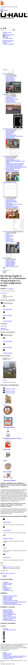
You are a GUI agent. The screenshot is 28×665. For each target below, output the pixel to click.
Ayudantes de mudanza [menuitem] (8, 231)
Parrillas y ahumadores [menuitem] (10, 262)
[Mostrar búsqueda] (4, 28)
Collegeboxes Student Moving (9, 618)
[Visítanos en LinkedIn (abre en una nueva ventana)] (4, 638)
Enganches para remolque (8, 538)
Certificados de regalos (8, 619)
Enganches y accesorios (8, 610)
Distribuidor (5, 628)
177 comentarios (10, 288)
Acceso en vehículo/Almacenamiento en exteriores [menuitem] (16, 167)
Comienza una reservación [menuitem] (11, 76)
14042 (4, 272)
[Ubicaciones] (5, 28)
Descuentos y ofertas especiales (9, 620)
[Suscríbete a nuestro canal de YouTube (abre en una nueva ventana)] (4, 642)
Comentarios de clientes (8, 590)
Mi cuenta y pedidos (7, 584)
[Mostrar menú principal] (2, 12)
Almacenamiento (14, 156)
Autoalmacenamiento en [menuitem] (12, 160)
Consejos (5, 586)
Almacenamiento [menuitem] (6, 156)
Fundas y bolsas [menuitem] (9, 203)
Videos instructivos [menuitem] (10, 77)
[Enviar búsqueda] (14, 30)
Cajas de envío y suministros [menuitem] (11, 201)
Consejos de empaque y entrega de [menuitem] (14, 136)
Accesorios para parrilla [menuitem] (10, 261)
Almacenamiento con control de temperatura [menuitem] (15, 163)
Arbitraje (5, 652)
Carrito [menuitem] (6, 37)
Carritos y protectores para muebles (10, 600)
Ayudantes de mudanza (18, 231)
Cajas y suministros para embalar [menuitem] (10, 182)
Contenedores (17, 128)
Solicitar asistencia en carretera (8, 573)
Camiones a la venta (7, 557)
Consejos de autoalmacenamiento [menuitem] (12, 170)
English (4, 576)
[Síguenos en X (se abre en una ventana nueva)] (4, 640)
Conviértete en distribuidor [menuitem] (8, 34)
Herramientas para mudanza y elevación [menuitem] (14, 204)
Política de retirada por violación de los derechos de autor (15, 656)
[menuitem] (16, 97)
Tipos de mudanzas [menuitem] (10, 238)
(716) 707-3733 (4, 293)
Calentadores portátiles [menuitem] (10, 264)
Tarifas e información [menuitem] (10, 131)
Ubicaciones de (8, 658)
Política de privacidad (7, 653)
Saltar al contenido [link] (4, 10)
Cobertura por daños (7, 615)
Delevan (5, 271)
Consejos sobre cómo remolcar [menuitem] (12, 99)
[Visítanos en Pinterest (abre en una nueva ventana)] (4, 636)
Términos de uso (6, 654)
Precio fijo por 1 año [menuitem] (7, 32)
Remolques (11, 73)
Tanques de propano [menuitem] (10, 265)
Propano (9, 258)
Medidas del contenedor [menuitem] (11, 138)
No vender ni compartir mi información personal (13, 657)
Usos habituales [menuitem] (9, 133)
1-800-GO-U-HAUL (8, 567)
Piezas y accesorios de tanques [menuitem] (12, 266)
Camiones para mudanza (7, 309)
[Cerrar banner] (1, 1)
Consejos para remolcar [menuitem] (10, 78)
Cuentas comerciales (7, 609)
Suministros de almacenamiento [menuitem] (12, 171)
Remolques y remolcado (7, 315)
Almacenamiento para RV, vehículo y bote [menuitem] (14, 164)
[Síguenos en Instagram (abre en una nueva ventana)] (4, 634)
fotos (5, 297)
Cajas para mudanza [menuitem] (10, 199)
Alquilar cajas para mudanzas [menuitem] (12, 207)
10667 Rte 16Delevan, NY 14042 (5, 329)
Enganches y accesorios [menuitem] (10, 81)
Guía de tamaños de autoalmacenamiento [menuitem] (14, 165)
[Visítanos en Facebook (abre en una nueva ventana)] (4, 632)
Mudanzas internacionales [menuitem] (11, 134)
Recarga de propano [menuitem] (10, 260)
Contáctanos (5, 582)
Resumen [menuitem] (8, 234)
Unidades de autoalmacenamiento (10, 603)
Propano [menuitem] (5, 258)
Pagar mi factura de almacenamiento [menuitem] (13, 168)
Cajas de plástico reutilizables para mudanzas (12, 604)
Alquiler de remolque (7, 598)
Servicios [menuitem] (8, 237)
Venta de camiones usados (8, 613)
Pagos (4, 585)
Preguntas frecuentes (7, 587)
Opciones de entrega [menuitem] (10, 132)
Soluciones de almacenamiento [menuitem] (12, 206)
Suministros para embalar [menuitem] (11, 200)
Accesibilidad (6, 589)
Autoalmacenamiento (7, 522)
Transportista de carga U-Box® (9, 629)
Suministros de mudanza (7, 303)
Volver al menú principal (11, 75)
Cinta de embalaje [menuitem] (9, 205)
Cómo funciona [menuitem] (9, 236)
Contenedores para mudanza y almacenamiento (14, 601)
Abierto (2, 9)
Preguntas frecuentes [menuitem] (10, 79)
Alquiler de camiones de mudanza (10, 595)
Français (5, 575)
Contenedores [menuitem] (8, 128)
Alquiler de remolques (7, 599)
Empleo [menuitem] (4, 33)
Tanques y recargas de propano (9, 616)
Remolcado (5, 94)
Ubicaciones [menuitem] (6, 35)
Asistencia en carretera (7, 583)
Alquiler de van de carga (8, 596)
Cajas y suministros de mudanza (9, 614)
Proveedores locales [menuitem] (10, 235)
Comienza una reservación (11, 97)
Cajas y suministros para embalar (10, 196)
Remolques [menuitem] (5, 73)
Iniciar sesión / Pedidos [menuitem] (8, 38)
